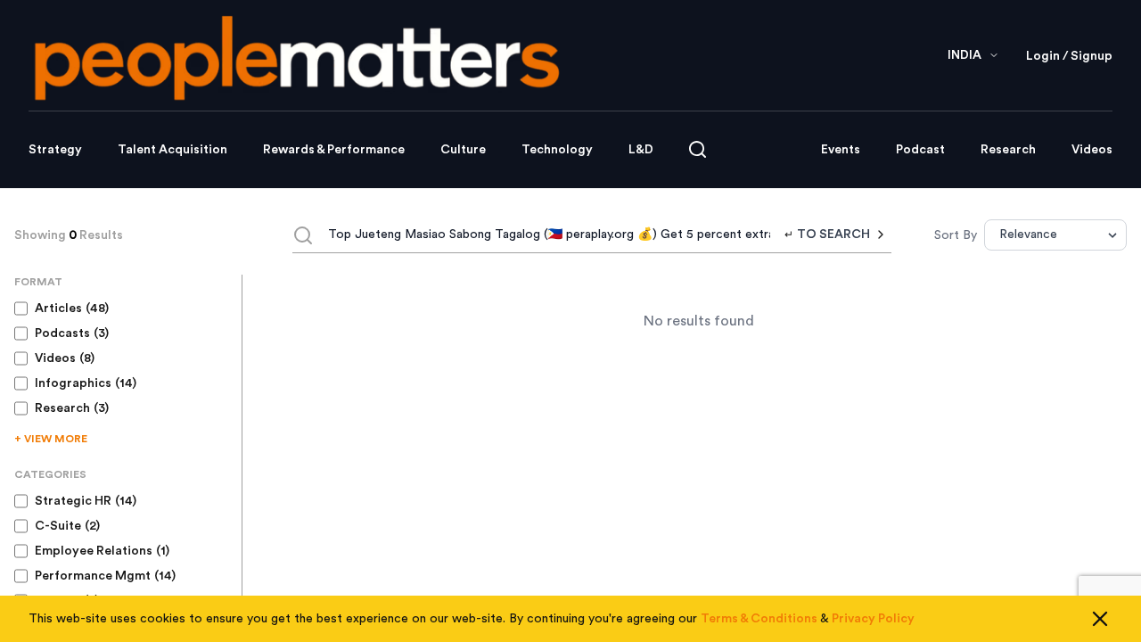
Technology (557, 150)
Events (840, 150)
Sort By (955, 235)
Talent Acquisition (172, 150)
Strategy (55, 150)
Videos (1091, 150)
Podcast (920, 150)
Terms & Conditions (759, 619)
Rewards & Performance (334, 150)
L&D (640, 150)
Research (1008, 150)
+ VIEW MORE (50, 438)
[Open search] (697, 149)
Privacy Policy (873, 619)
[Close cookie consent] (1100, 618)
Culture (463, 150)
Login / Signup (1069, 56)
